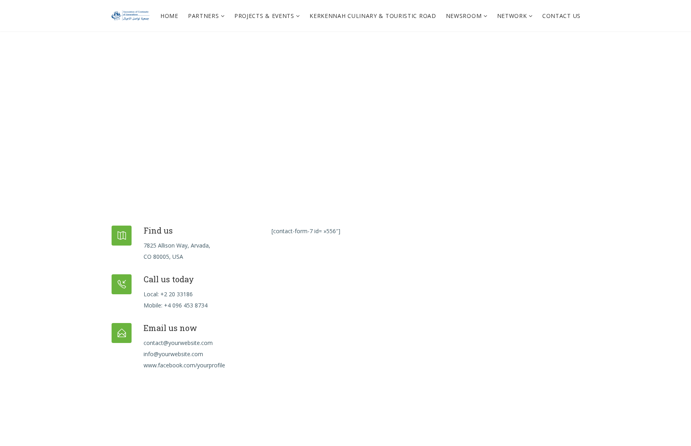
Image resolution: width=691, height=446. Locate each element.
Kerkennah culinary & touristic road (373, 16)
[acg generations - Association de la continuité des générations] (131, 16)
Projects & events (265, 16)
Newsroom (464, 16)
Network (513, 16)
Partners (204, 16)
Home (169, 16)
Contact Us (561, 16)
